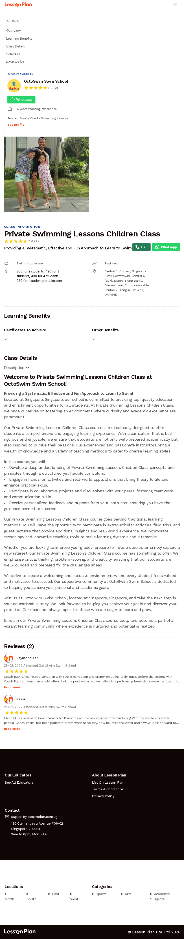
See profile (15, 124)
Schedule (13, 54)
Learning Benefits (19, 38)
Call (144, 247)
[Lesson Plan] (18, 4)
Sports (101, 894)
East (55, 894)
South (31, 899)
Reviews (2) (15, 62)
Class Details (15, 46)
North (9, 899)
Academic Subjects (160, 896)
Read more (12, 687)
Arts (128, 894)
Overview (13, 30)
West (74, 899)
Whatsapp (24, 99)
